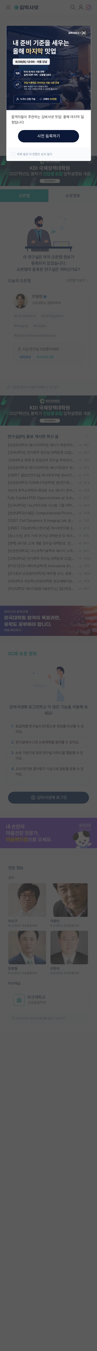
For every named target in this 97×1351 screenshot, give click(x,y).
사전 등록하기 (48, 136)
